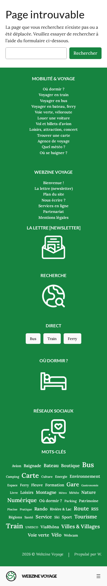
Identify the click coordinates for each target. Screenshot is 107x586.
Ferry (72, 338)
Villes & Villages (80, 526)
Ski (56, 517)
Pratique (26, 509)
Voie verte (38, 535)
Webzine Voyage (39, 576)
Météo (74, 492)
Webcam (71, 535)
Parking (70, 501)
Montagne (46, 492)
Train (52, 338)
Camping (12, 477)
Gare (72, 484)
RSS (94, 509)
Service (44, 517)
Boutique (70, 465)
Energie (61, 476)
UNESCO (31, 527)
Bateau (51, 465)
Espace (12, 485)
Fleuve (37, 484)
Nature (88, 492)
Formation (54, 484)
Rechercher (85, 53)
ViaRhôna (50, 526)
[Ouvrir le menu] (98, 576)
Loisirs (27, 492)
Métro (63, 493)
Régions (15, 517)
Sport (67, 517)
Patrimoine (88, 500)
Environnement (85, 476)
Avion (16, 466)
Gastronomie (89, 485)
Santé (28, 517)
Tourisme (85, 516)
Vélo (56, 535)
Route (81, 508)
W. (99, 554)
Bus (33, 338)
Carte (30, 475)
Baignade (32, 465)
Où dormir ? (50, 500)
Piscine (12, 509)
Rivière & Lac (60, 509)
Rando (41, 509)
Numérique (22, 500)
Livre (14, 492)
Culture (47, 477)
